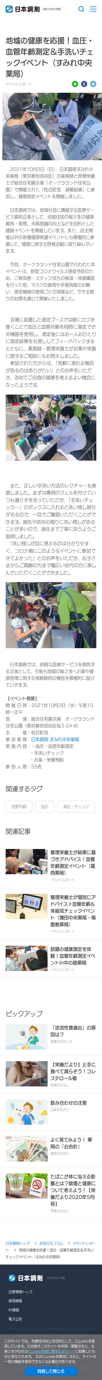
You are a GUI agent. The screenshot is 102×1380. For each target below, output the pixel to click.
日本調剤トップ (17, 1243)
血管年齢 (19, 806)
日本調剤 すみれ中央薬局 (55, 739)
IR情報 (13, 1310)
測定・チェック (76, 806)
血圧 (44, 806)
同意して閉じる (51, 1371)
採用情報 (15, 1301)
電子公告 (15, 1319)
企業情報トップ (20, 1291)
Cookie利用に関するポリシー (51, 1351)
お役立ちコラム (51, 1243)
